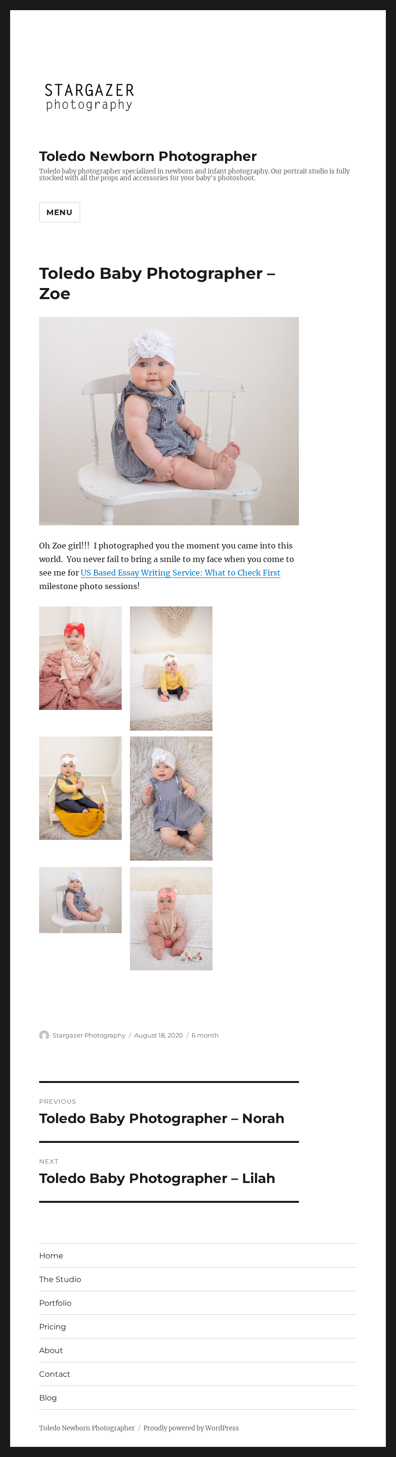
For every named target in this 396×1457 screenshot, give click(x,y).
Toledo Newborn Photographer (148, 156)
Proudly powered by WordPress (191, 1428)
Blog (48, 1397)
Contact (55, 1374)
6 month (205, 1035)
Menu (59, 212)
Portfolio (55, 1303)
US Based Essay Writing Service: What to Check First (181, 572)
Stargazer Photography (89, 1035)
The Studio (60, 1279)
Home (51, 1255)
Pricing (52, 1326)
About (51, 1350)
